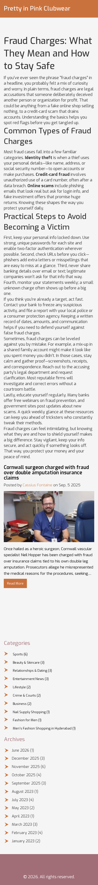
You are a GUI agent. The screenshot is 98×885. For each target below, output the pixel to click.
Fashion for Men (27, 720)
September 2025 (29, 783)
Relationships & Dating (32, 670)
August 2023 (25, 791)
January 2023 (26, 841)
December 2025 (28, 758)
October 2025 (26, 775)
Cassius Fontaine (37, 485)
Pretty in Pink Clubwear (37, 9)
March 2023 (24, 824)
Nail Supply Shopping (31, 712)
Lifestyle (22, 687)
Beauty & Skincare (28, 662)
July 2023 (23, 800)
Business (22, 704)
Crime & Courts (27, 695)
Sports (20, 654)
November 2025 (28, 766)
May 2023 (23, 808)
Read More (15, 583)
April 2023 (23, 816)
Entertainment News (31, 679)
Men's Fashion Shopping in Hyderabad (44, 728)
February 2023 (27, 832)
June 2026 (23, 750)
